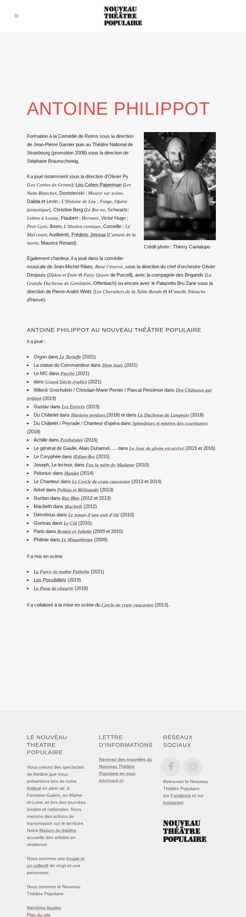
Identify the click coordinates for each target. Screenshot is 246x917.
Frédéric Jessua (88, 234)
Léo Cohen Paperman (98, 184)
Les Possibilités (50, 580)
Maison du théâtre (57, 830)
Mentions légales (44, 907)
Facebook (181, 795)
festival (34, 788)
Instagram (173, 802)
